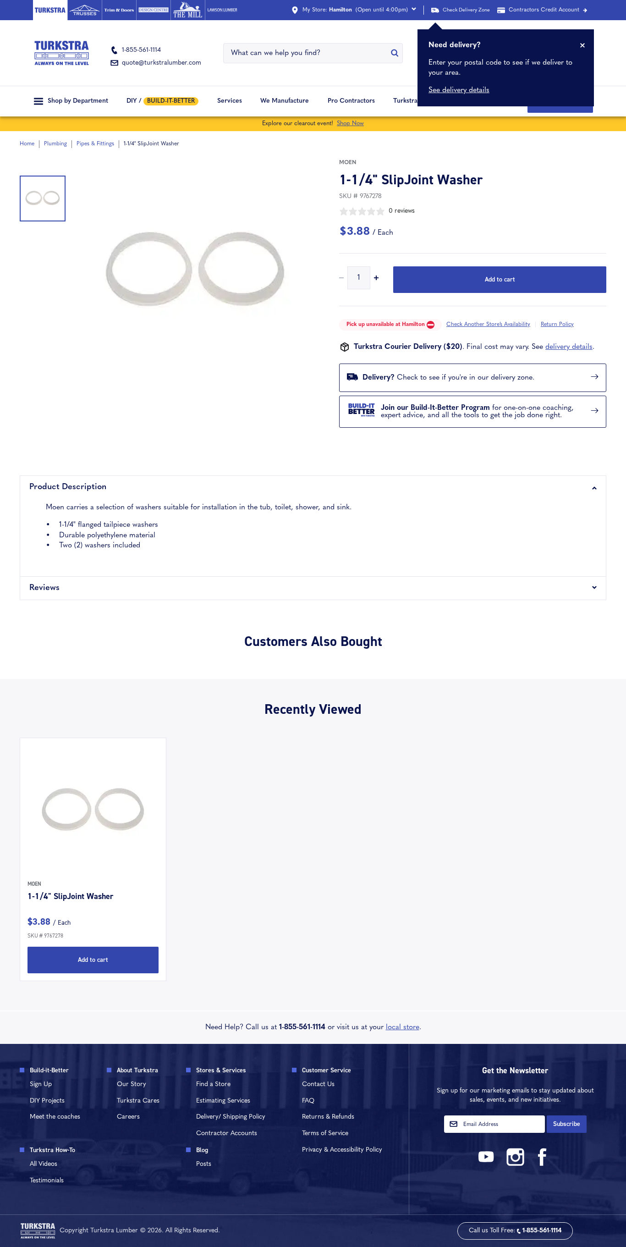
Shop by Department (78, 101)
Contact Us (318, 1084)
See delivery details (458, 90)
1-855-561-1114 (302, 1027)
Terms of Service (325, 1133)
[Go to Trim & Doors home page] (119, 10)
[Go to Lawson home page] (222, 10)
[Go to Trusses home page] (84, 10)
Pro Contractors (351, 101)
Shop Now (350, 124)
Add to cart (500, 279)
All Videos (43, 1164)
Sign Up (41, 1084)
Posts (203, 1164)
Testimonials (47, 1180)
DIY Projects (47, 1101)
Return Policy (557, 324)
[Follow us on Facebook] (542, 1164)
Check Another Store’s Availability (488, 324)
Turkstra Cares (415, 101)
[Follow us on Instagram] (515, 1164)
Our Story (131, 1084)
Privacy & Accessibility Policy (342, 1150)
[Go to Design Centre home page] (153, 10)
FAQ (308, 1101)
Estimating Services (223, 1101)
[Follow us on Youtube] (487, 1164)
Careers (128, 1117)
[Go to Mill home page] (187, 10)
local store (402, 1027)
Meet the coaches (55, 1117)
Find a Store (213, 1084)
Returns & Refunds (328, 1117)
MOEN (347, 163)
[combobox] (307, 53)
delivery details (569, 347)
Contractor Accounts (226, 1133)
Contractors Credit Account (544, 10)
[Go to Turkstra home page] (50, 10)
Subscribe (566, 1124)
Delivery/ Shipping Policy (230, 1117)
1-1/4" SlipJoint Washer (70, 896)
